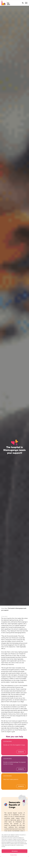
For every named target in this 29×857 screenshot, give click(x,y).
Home (2, 608)
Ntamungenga (22, 622)
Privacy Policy (13, 854)
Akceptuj (14, 851)
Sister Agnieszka (12, 623)
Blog (6, 608)
